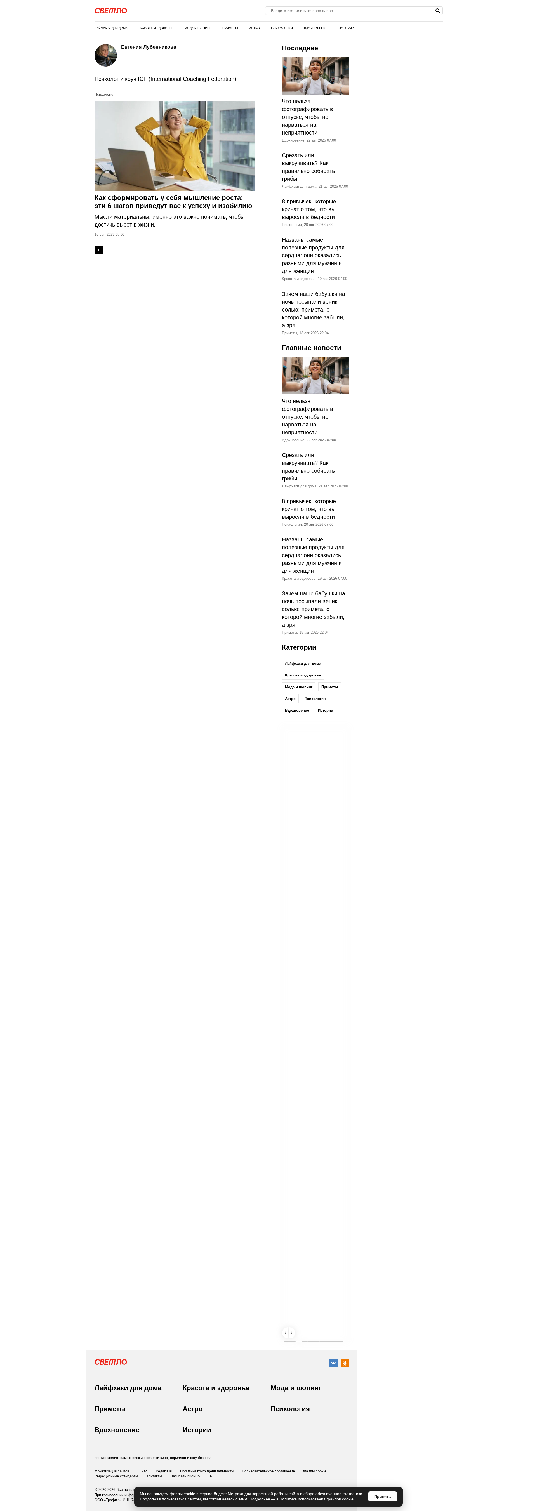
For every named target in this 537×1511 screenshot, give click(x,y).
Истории (346, 28)
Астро (254, 28)
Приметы (230, 28)
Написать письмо (185, 1476)
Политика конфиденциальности (207, 1471)
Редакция (164, 1471)
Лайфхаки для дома (111, 28)
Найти (438, 10)
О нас (142, 1471)
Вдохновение (316, 28)
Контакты (154, 1476)
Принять (382, 1496)
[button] (285, 1332)
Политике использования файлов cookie (316, 1499)
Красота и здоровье (156, 28)
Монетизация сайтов (112, 1471)
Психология (282, 28)
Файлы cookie (314, 1471)
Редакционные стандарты (116, 1476)
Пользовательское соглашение (268, 1471)
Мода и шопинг (198, 28)
